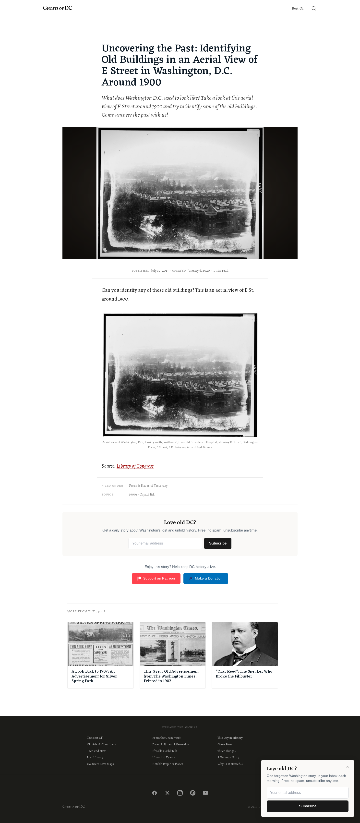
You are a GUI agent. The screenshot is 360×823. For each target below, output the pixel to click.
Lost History (95, 757)
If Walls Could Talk (164, 751)
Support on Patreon (159, 578)
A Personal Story (228, 757)
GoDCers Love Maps (100, 764)
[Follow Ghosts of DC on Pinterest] (192, 793)
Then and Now (96, 751)
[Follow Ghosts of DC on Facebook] (154, 793)
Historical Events (163, 757)
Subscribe (218, 543)
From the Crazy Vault (166, 738)
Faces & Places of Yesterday (148, 485)
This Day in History (230, 738)
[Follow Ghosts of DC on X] (167, 793)
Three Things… (226, 751)
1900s (133, 494)
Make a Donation (209, 578)
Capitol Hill (147, 494)
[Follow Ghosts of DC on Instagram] (180, 793)
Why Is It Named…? (230, 764)
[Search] (313, 8)
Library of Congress (135, 465)
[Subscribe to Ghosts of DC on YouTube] (205, 793)
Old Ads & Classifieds (101, 744)
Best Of (297, 8)
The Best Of (94, 738)
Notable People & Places (167, 764)
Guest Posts (225, 744)
